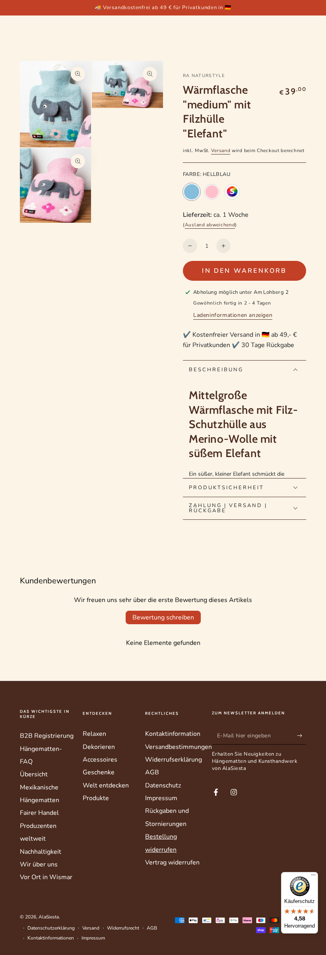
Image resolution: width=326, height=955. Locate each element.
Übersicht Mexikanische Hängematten (39, 787)
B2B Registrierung (47, 735)
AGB (152, 772)
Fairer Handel (39, 812)
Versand (220, 150)
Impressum (161, 798)
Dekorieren (99, 747)
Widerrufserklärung (173, 759)
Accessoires (100, 759)
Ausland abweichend (210, 225)
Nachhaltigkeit (40, 851)
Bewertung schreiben (163, 617)
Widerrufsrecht (123, 928)
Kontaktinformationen (50, 938)
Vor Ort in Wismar (46, 877)
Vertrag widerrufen (172, 862)
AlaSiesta (49, 917)
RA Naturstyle (204, 76)
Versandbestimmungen (178, 747)
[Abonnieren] (301, 735)
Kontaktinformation (172, 733)
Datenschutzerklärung (51, 928)
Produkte (96, 798)
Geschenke (98, 772)
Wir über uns (39, 864)
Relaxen (94, 733)
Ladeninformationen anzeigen (232, 315)
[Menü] (313, 877)
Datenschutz (163, 785)
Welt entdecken (106, 785)
